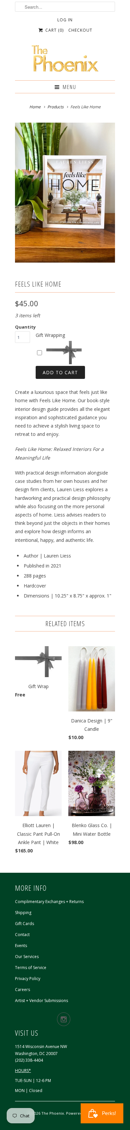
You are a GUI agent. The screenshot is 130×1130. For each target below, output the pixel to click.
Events (21, 945)
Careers (22, 989)
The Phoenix (52, 1113)
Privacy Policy (27, 978)
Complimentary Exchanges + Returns (49, 901)
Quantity (25, 327)
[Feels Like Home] (65, 193)
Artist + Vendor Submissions (41, 1000)
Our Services (27, 956)
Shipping (23, 912)
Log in (65, 20)
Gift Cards (24, 923)
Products (55, 107)
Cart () (53, 30)
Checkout (80, 30)
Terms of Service (30, 967)
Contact (22, 934)
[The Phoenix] (65, 60)
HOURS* (23, 1070)
